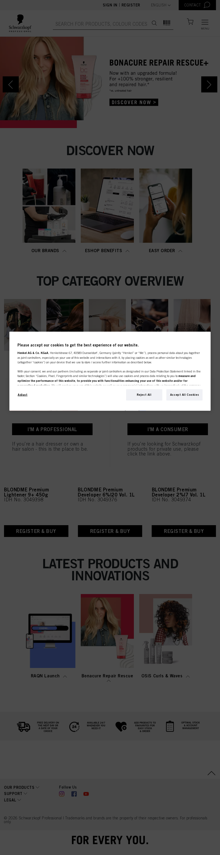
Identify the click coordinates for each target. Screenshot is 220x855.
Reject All (144, 395)
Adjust (22, 395)
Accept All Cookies (184, 395)
